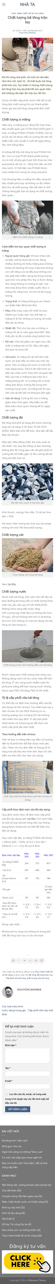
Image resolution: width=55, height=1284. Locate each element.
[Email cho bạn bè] (30, 960)
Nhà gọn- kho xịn (12, 1146)
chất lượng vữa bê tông (38, 978)
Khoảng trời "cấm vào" (15, 1140)
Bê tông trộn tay (45, 975)
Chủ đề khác (9, 1190)
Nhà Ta (27, 4)
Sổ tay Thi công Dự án (15, 1224)
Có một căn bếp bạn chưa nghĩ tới (22, 1157)
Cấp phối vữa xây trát (40, 1010)
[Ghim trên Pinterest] (36, 960)
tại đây (12, 584)
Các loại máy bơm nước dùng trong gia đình (14, 1010)
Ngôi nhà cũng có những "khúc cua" (22, 1151)
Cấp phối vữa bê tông (16, 978)
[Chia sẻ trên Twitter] (24, 960)
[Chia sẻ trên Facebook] (19, 960)
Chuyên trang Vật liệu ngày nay (20, 1196)
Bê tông (32, 975)
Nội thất (7, 1218)
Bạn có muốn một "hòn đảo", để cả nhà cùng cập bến (24, 1165)
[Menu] (4, 4)
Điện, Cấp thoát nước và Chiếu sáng (23, 1201)
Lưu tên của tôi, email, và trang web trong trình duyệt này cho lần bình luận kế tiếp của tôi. (27, 1098)
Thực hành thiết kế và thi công (27, 13)
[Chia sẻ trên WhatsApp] (13, 960)
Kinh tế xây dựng (11, 1213)
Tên (7, 1068)
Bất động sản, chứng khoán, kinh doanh (25, 1184)
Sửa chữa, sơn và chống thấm (19, 1230)
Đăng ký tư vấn (27, 1246)
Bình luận (10, 1045)
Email (8, 1081)
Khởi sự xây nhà (11, 1207)
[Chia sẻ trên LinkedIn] (41, 960)
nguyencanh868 (27, 33)
